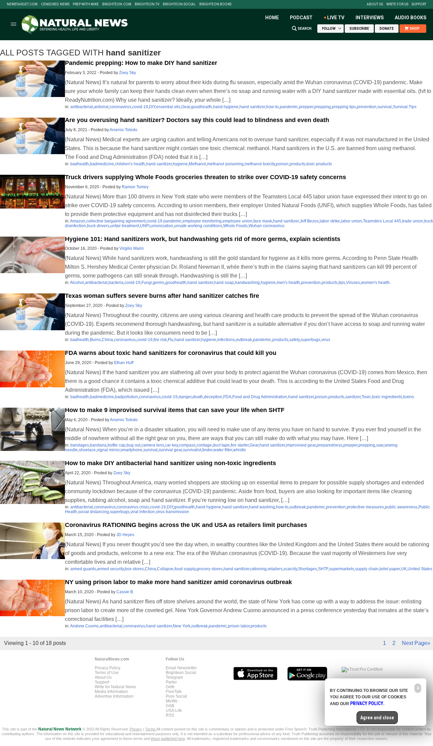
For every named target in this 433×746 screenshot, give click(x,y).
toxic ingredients (387, 396)
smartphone (131, 450)
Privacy (136, 729)
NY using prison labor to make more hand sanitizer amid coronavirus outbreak (178, 582)
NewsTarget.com (22, 4)
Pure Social (176, 696)
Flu (171, 339)
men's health (288, 282)
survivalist (192, 450)
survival (385, 106)
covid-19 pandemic (164, 221)
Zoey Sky (127, 72)
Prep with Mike (86, 4)
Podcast (301, 17)
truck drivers (98, 225)
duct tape (221, 445)
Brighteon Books (215, 4)
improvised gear (301, 445)
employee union (237, 221)
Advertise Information (114, 696)
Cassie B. (125, 591)
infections (226, 339)
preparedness (329, 445)
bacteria (116, 282)
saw (379, 445)
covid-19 (140, 106)
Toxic (366, 396)
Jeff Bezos (309, 221)
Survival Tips (404, 106)
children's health (130, 164)
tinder (207, 450)
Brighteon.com (116, 4)
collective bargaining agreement (115, 221)
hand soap (224, 282)
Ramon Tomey (135, 187)
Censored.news (55, 4)
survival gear (170, 450)
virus (325, 339)
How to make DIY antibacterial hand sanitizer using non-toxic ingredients (170, 463)
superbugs (310, 339)
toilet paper (390, 569)
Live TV (335, 17)
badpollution (126, 396)
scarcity (290, 569)
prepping (322, 106)
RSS (170, 715)
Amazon (77, 221)
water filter (222, 450)
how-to (272, 106)
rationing (258, 569)
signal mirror (108, 450)
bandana (98, 445)
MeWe (172, 701)
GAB (170, 705)
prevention (367, 106)
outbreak (244, 339)
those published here (168, 739)
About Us (375, 4)
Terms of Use (107, 672)
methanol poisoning (225, 164)
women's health (375, 282)
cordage (204, 445)
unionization (162, 225)
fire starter (240, 445)
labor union (351, 221)
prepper (306, 106)
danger (185, 396)
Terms (150, 729)
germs (158, 282)
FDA (227, 396)
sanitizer (353, 396)
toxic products (319, 164)
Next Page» (416, 643)
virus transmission (172, 511)
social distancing (93, 511)
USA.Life (174, 710)
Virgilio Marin (131, 248)
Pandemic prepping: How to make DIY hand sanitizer (141, 62)
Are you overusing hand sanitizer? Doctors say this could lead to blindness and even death (197, 120)
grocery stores (210, 569)
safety (294, 339)
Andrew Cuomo (84, 626)
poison (282, 164)
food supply (185, 569)
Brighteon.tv (147, 4)
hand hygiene (225, 106)
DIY (152, 106)
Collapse (165, 569)
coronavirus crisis (133, 507)
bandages (79, 445)
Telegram (174, 677)
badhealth (79, 164)
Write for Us (397, 4)
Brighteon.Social (179, 4)
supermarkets (341, 569)
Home (272, 17)
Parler (171, 682)
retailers (275, 569)
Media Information (111, 691)
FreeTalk (174, 691)
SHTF (323, 569)
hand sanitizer (252, 106)
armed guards (83, 569)
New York (181, 626)
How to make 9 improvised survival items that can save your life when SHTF (174, 410)
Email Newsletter (181, 668)
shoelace (87, 450)
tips (342, 282)
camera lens (152, 445)
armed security (110, 569)
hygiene (180, 164)
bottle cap (117, 445)
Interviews (370, 17)
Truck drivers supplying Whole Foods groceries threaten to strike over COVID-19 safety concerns (205, 177)
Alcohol (77, 282)
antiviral (101, 106)
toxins (408, 396)
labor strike (330, 221)
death (197, 396)
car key (171, 445)
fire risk (160, 339)
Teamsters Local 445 (382, 221)
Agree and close (377, 717)
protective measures (365, 507)
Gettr (170, 686)
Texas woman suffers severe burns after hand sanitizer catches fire (162, 295)
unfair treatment (124, 225)
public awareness (401, 507)
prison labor (239, 626)
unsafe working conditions (198, 225)
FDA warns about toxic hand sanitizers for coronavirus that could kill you (170, 353)
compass (187, 445)
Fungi (146, 282)
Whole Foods (235, 225)
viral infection (143, 511)
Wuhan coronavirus (266, 225)
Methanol (197, 164)
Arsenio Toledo (123, 129)
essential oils (168, 106)
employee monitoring (202, 221)
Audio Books (410, 17)
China (107, 339)
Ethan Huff (123, 362)
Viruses (353, 282)
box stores (134, 569)
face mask (262, 221)
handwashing (247, 282)
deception (213, 396)
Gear (185, 106)
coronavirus (120, 106)
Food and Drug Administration (259, 396)
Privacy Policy (107, 668)
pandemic (289, 106)
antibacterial (81, 106)
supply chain (367, 569)
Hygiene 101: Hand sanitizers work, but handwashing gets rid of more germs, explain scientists (202, 239)
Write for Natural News (115, 686)
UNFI (145, 225)
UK (404, 569)
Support (419, 4)
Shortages (307, 569)
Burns (95, 339)
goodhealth (201, 106)
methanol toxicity (260, 164)
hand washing (262, 507)
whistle (239, 450)
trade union (412, 221)
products (297, 164)
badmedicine (102, 164)
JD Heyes (125, 534)
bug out (133, 445)
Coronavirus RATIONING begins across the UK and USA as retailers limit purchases (186, 525)
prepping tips (344, 106)
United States (420, 569)
